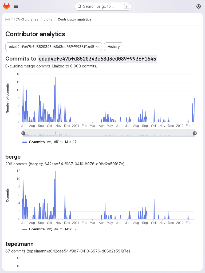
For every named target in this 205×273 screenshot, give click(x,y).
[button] (51, 142)
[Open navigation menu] (15, 6)
